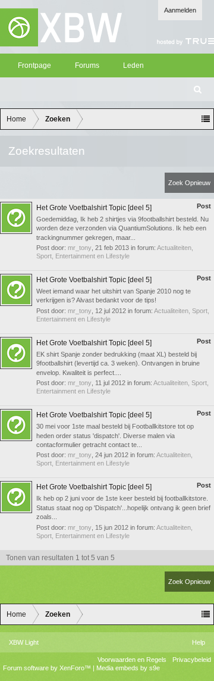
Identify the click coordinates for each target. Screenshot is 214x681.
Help (198, 642)
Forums (87, 65)
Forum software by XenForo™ (48, 667)
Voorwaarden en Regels (131, 659)
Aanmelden (180, 10)
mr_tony (80, 247)
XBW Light (24, 642)
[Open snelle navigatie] (205, 119)
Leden (133, 65)
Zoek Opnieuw (189, 182)
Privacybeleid (191, 659)
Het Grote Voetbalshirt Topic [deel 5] (94, 208)
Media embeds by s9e (128, 667)
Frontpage (34, 65)
